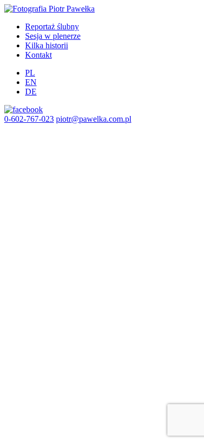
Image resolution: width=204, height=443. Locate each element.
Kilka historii (46, 45)
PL (30, 72)
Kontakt (38, 54)
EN (31, 82)
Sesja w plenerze (53, 35)
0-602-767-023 (29, 118)
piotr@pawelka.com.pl (93, 118)
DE (31, 91)
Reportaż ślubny (52, 26)
